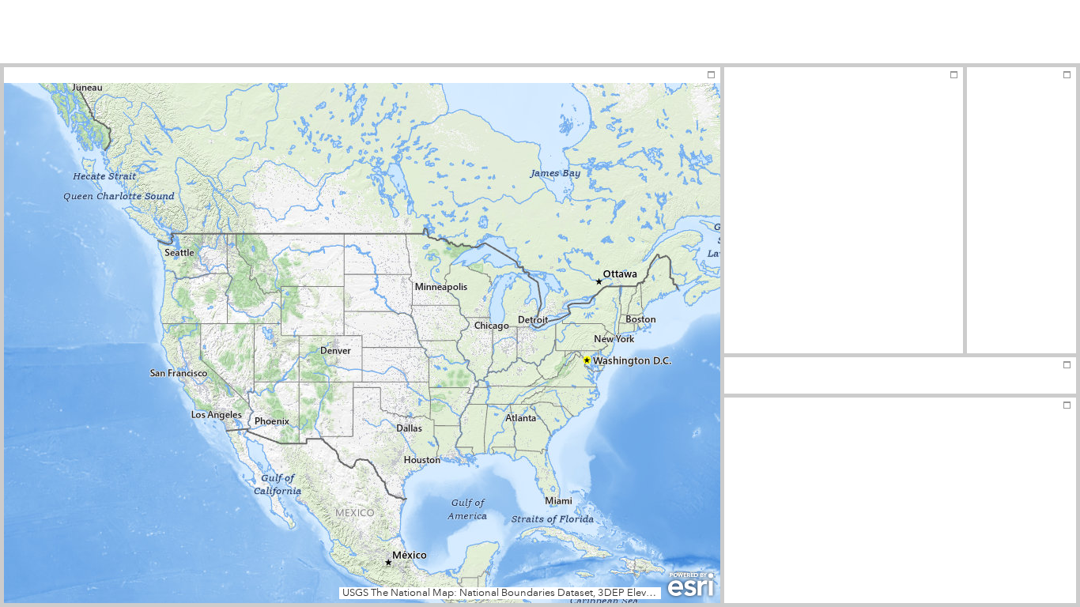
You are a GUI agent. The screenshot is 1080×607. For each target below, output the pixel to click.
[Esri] (690, 585)
